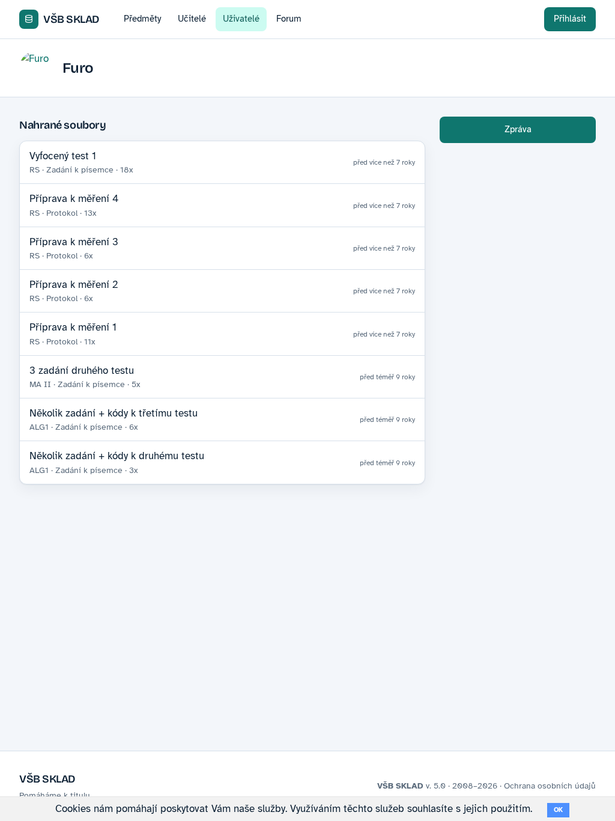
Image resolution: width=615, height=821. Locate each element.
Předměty (142, 18)
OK (558, 810)
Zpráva (518, 129)
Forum (288, 18)
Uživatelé (241, 18)
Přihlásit (570, 18)
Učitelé (192, 18)
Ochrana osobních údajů (550, 786)
